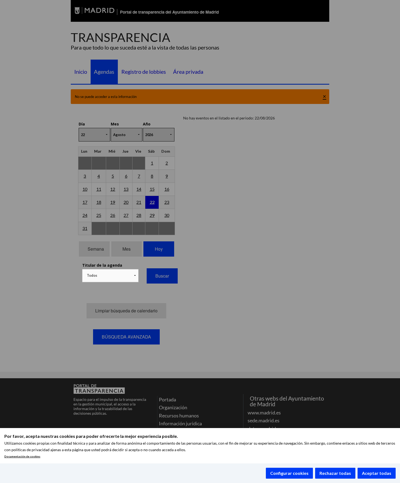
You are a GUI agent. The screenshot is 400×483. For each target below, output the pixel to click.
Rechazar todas (335, 473)
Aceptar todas (376, 473)
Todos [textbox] (92, 275)
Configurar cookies (289, 473)
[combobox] (110, 275)
